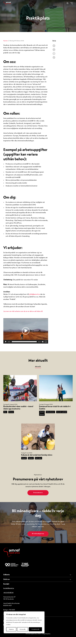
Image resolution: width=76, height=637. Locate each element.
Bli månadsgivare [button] (38, 533)
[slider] (24, 341)
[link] (54, 57)
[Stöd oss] (38, 579)
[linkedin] (54, 53)
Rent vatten (38, 458)
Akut (5, 412)
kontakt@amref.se (8, 588)
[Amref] (7, 3)
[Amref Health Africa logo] (11, 553)
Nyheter (5, 40)
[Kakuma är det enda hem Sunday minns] (38, 437)
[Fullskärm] (46, 342)
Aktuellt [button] (38, 366)
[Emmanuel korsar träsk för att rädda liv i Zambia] (56, 388)
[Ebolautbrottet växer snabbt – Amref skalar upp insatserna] (20, 388)
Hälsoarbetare (50, 412)
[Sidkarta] (38, 574)
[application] (25, 331)
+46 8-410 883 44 (8, 592)
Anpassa (11, 629)
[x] (54, 49)
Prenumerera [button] (38, 492)
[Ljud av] (43, 342)
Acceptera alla (35, 629)
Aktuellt (42, 412)
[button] (25, 331)
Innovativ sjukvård (61, 412)
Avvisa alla (22, 629)
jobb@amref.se (34, 294)
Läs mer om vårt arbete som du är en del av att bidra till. (23, 311)
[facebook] (54, 45)
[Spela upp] (6, 342)
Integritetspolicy (46, 633)
